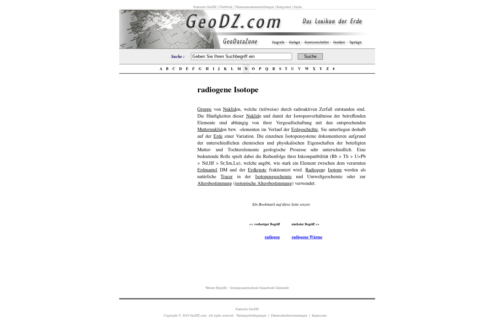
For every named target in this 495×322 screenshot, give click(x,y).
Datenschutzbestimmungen (289, 315)
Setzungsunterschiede (244, 287)
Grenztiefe (282, 287)
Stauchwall (267, 287)
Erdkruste (257, 169)
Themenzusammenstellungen (254, 6)
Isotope (335, 169)
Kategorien (283, 6)
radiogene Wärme (307, 237)
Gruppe (204, 109)
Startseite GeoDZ (205, 6)
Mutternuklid (209, 129)
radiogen (272, 237)
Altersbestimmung (214, 183)
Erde (218, 136)
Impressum (319, 315)
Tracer (227, 176)
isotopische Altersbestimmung (263, 183)
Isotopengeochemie (273, 176)
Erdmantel (207, 169)
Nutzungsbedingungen (251, 315)
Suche (298, 6)
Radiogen (314, 169)
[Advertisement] (156, 184)
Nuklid (229, 109)
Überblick (225, 6)
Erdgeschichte (304, 129)
